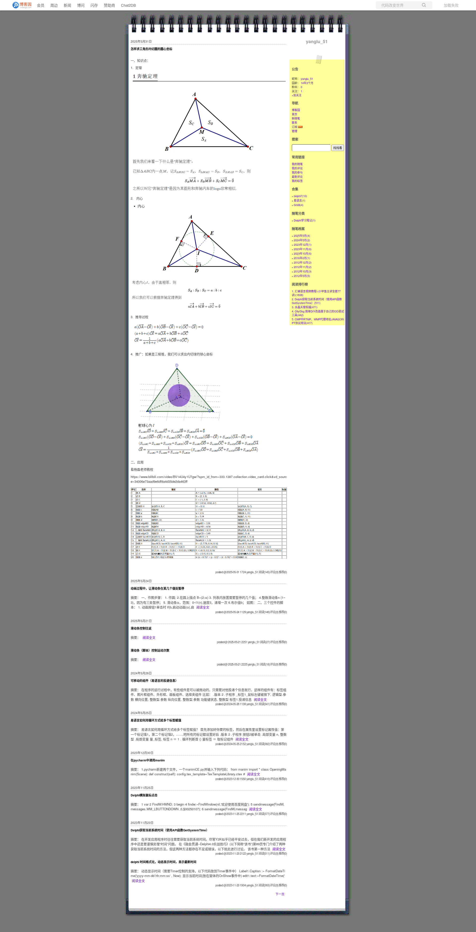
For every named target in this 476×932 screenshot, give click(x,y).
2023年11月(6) (303, 249)
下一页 (279, 894)
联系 (294, 122)
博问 (81, 5)
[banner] (20, 5)
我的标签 (297, 181)
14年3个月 (307, 83)
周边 (54, 5)
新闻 (67, 5)
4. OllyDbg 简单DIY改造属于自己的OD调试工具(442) (318, 313)
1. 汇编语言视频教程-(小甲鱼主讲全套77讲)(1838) (316, 293)
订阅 (294, 127)
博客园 (296, 110)
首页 (294, 114)
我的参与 (297, 172)
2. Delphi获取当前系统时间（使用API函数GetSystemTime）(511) (317, 301)
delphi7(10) (300, 196)
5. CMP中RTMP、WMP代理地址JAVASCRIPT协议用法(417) (318, 321)
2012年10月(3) (303, 271)
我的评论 (297, 168)
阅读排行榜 (300, 284)
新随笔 (296, 118)
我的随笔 (297, 164)
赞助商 (109, 5)
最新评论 (297, 177)
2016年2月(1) (302, 258)
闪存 (94, 5)
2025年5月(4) (302, 236)
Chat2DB (128, 5)
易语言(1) (299, 200)
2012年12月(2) (303, 262)
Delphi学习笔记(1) (305, 220)
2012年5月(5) (302, 276)
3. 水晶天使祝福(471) (305, 307)
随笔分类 (298, 213)
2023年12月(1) (303, 244)
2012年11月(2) (303, 267)
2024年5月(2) (302, 240)
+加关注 (296, 95)
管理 (294, 131)
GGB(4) (298, 205)
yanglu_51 (317, 41)
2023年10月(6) (303, 253)
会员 (40, 5)
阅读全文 (202, 607)
